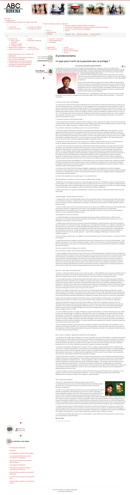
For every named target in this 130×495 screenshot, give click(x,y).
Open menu (7, 18)
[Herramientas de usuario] (123, 66)
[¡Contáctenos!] (44, 58)
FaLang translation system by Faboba (63, 420)
